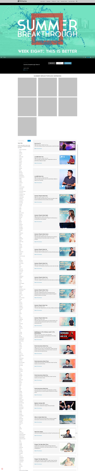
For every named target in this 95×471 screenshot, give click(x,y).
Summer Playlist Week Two (41, 305)
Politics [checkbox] (20, 384)
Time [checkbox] (20, 463)
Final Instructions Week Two (41, 375)
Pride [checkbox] (20, 389)
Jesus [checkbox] (20, 312)
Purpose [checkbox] (20, 394)
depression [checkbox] (21, 215)
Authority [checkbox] (20, 161)
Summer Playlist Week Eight (41, 215)
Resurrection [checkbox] (21, 408)
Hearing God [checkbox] (21, 290)
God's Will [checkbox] (20, 271)
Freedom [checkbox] (20, 253)
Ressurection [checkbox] (21, 407)
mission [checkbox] (20, 348)
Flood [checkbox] (20, 250)
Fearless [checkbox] (20, 244)
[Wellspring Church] (22, 1)
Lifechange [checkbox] (21, 323)
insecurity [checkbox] (20, 303)
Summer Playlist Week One (41, 317)
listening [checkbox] (20, 326)
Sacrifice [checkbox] (20, 412)
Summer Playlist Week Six (41, 249)
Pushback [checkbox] (20, 395)
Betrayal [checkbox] (20, 168)
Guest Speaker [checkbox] (21, 283)
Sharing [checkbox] (20, 428)
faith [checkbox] (20, 231)
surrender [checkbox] (20, 450)
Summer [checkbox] (20, 448)
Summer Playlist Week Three (41, 290)
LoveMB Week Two (39, 156)
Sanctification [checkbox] (21, 415)
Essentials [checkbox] (21, 227)
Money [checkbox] (20, 352)
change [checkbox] (20, 179)
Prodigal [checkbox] (20, 391)
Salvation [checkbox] (20, 414)
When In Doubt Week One (41, 417)
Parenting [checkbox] (20, 375)
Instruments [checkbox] (21, 307)
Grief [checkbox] (20, 279)
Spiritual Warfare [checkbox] (21, 437)
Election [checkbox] (20, 221)
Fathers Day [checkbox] (21, 241)
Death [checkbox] (20, 211)
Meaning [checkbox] (20, 336)
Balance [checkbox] (20, 162)
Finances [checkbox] (20, 247)
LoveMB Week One (39, 176)
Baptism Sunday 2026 (40, 403)
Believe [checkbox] (20, 166)
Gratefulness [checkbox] (21, 276)
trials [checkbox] (20, 467)
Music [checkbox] (20, 356)
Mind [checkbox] (20, 342)
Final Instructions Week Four (41, 345)
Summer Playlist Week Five (41, 263)
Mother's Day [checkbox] (21, 355)
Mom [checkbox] (20, 349)
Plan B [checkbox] (20, 381)
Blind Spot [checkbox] (20, 172)
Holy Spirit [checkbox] (21, 294)
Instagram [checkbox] (20, 306)
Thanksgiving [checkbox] (21, 460)
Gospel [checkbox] (20, 273)
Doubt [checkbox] (20, 218)
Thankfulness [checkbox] (21, 458)
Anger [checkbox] (20, 155)
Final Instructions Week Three (42, 361)
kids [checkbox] (20, 316)
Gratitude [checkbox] (20, 277)
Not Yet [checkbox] (20, 368)
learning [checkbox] (20, 320)
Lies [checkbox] (20, 322)
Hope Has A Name (39, 431)
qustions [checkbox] (20, 398)
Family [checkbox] (20, 234)
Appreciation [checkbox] (21, 156)
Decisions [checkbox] (20, 214)
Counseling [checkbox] (21, 202)
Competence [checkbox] (21, 195)
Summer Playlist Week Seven (41, 234)
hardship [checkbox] (20, 287)
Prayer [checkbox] (20, 388)
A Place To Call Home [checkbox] (22, 149)
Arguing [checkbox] (20, 158)
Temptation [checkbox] (21, 453)
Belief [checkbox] (20, 165)
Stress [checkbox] (20, 441)
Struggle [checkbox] (20, 444)
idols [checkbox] (20, 300)
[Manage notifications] (2, 469)
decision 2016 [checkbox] (21, 212)
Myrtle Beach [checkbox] (21, 358)
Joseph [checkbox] (20, 313)
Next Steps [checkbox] (21, 365)
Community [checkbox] (21, 189)
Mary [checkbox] (20, 335)
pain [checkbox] (20, 372)
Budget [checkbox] (20, 178)
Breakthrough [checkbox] (21, 175)
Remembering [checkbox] (21, 402)
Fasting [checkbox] (20, 237)
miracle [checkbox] (20, 345)
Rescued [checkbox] (20, 404)
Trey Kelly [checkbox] (20, 466)
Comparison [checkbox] (21, 192)
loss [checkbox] (20, 329)
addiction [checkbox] (20, 152)
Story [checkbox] (20, 440)
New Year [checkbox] (20, 361)
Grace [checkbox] (20, 274)
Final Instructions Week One (41, 388)
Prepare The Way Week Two (41, 459)
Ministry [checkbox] (20, 343)
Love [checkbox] (20, 330)
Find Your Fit (38, 143)
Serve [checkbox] (20, 424)
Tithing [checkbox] (20, 464)
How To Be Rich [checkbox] (21, 297)
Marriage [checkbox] (20, 333)
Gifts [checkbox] (20, 264)
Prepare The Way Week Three (41, 444)
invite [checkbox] (20, 310)
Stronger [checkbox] (20, 443)
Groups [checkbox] (20, 280)
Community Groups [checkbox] (22, 191)
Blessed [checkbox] (20, 171)
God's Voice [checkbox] (21, 270)
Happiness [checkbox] (21, 286)
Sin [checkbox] (19, 430)
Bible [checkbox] (20, 169)
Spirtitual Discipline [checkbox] (22, 438)
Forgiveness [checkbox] (21, 251)
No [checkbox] (19, 366)
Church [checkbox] (20, 184)
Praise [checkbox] (20, 385)
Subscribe (67, 63)
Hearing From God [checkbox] (22, 289)
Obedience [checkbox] (21, 369)
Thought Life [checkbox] (21, 461)
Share (59, 63)
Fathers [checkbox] (20, 240)
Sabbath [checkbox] (20, 411)
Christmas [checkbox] (21, 182)
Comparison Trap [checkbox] (22, 194)
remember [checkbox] (21, 401)
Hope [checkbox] (20, 296)
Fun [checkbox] (19, 257)
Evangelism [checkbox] (21, 228)
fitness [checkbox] (20, 248)
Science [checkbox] (20, 417)
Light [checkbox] (20, 325)
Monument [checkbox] (21, 353)
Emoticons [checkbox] (21, 224)
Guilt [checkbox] (20, 284)
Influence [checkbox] (20, 302)
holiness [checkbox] (20, 293)
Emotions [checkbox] (20, 225)
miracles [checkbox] (20, 346)
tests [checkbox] (20, 454)
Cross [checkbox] (20, 207)
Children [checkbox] (20, 181)
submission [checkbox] (21, 447)
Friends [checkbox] (20, 254)
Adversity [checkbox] (20, 153)
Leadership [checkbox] (21, 319)
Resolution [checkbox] (21, 405)
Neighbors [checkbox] (21, 359)
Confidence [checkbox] (21, 198)
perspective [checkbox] (21, 379)
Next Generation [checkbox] (21, 362)
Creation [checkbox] (20, 205)
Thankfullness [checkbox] (21, 457)
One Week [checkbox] (21, 371)
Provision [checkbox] (20, 392)
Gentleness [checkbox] (21, 261)
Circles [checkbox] (20, 185)
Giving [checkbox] (20, 266)
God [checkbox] (20, 267)
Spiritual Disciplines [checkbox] (22, 434)
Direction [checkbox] (20, 217)
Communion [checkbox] (21, 188)
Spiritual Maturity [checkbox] (22, 435)
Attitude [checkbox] (20, 159)
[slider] (43, 57)
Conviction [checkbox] (21, 201)
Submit (29, 140)
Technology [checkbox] (21, 451)
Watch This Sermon (38, 148)
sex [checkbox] (19, 425)
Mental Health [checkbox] (21, 339)
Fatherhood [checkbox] (21, 238)
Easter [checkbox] (20, 220)
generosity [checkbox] (21, 260)
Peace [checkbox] (20, 378)
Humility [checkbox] (20, 299)
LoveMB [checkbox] (20, 332)
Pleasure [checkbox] (20, 382)
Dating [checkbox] (20, 208)
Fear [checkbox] (20, 243)
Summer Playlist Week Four (41, 277)
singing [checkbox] (20, 431)
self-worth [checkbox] (20, 421)
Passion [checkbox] (20, 376)
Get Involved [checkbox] (21, 263)
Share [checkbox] (20, 427)
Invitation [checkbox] (20, 309)
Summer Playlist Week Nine (41, 195)
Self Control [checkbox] (21, 418)
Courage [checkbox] (20, 204)
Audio (52, 63)
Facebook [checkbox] (20, 230)
